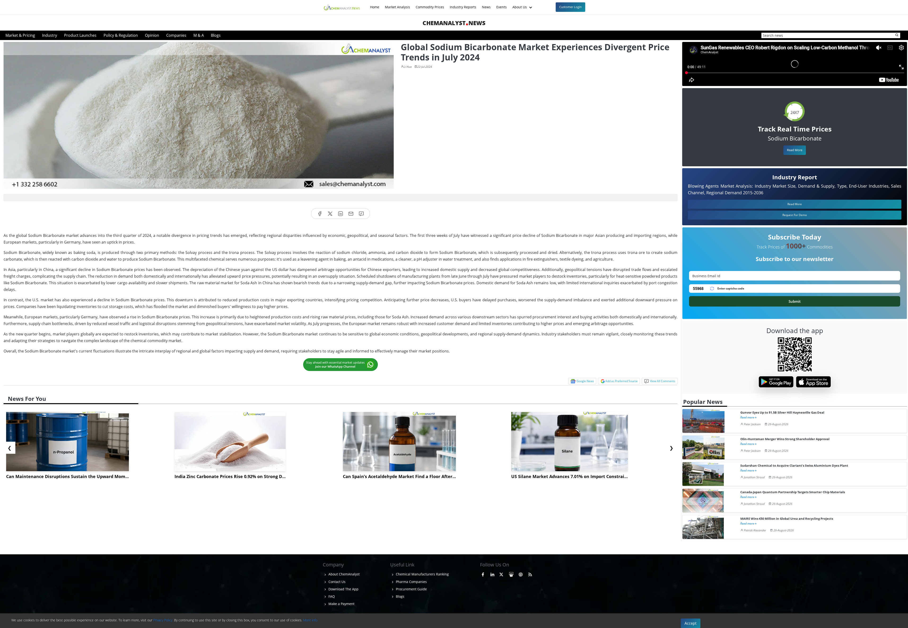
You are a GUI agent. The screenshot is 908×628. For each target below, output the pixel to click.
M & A (198, 35)
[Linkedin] (340, 213)
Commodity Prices (430, 4)
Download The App (342, 589)
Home (374, 4)
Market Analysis (397, 4)
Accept (691, 623)
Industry (49, 35)
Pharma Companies (411, 581)
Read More (794, 150)
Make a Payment (340, 603)
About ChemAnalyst (343, 574)
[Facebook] (319, 213)
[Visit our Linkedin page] (492, 573)
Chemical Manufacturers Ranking (422, 574)
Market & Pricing (20, 35)
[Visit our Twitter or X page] (501, 573)
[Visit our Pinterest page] (520, 573)
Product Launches (80, 35)
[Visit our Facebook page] (482, 573)
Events (501, 4)
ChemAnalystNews (454, 23)
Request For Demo (794, 215)
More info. (310, 620)
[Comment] (361, 213)
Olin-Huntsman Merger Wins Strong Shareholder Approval (784, 439)
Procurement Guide (411, 589)
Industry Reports (463, 4)
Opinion (152, 35)
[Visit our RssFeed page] (530, 573)
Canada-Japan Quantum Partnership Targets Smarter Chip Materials (792, 492)
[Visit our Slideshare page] (511, 573)
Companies (176, 35)
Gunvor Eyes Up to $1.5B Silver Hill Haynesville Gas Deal (782, 412)
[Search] (897, 35)
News (486, 4)
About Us (520, 4)
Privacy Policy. (163, 620)
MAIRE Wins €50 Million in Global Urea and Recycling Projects (786, 518)
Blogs (216, 35)
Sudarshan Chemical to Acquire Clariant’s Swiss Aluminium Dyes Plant (794, 465)
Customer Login (570, 7)
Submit (795, 301)
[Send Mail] (351, 213)
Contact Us (336, 581)
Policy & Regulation (121, 35)
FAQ (331, 596)
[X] (330, 213)
